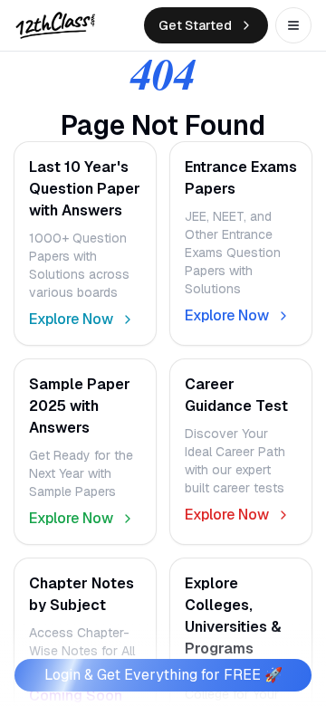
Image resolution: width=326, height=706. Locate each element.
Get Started (195, 25)
